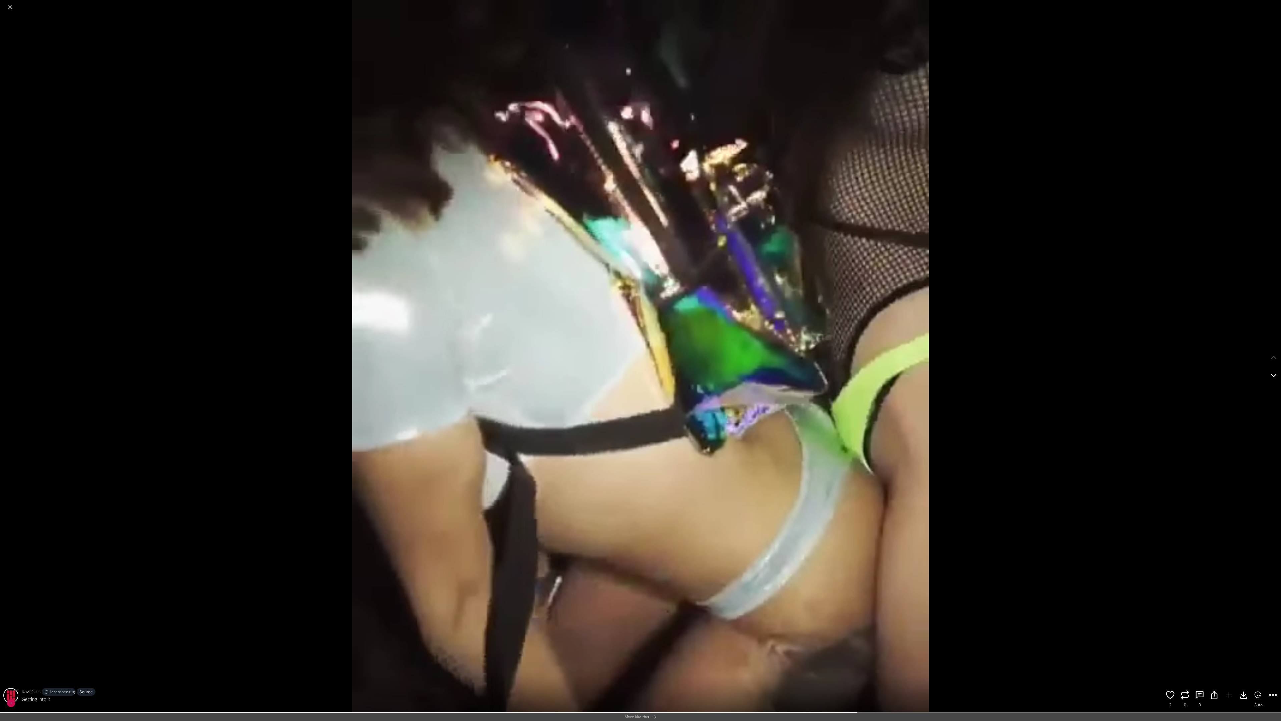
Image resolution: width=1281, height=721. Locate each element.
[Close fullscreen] (10, 7)
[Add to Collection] (1229, 696)
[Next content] (1274, 376)
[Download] (1243, 696)
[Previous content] (1274, 357)
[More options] (1273, 696)
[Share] (1214, 696)
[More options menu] (1274, 4)
